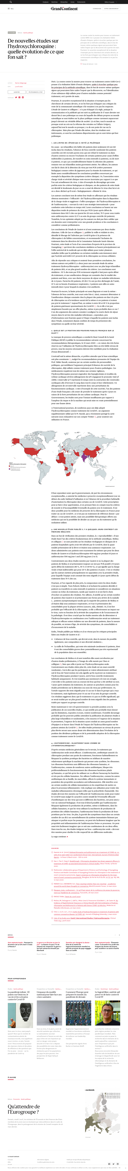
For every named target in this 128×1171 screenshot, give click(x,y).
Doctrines (55, 2)
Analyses (45, 2)
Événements (81, 2)
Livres (72, 2)
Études (10, 989)
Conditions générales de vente (45, 1162)
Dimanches (64, 2)
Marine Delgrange (20, 83)
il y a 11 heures (41, 954)
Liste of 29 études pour (81, 918)
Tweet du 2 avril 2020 (72, 896)
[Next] (119, 935)
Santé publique (28, 33)
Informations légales (43, 1159)
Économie (16, 1099)
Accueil (10, 1164)
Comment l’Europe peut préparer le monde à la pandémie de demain (77, 994)
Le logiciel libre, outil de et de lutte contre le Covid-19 (107, 994)
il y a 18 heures (71, 954)
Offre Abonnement (111, 8)
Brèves (20, 33)
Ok (119, 1168)
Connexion (97, 8)
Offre (9, 1162)
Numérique (104, 989)
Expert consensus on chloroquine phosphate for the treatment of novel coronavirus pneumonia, (85, 876)
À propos (10, 1159)
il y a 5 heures (12, 950)
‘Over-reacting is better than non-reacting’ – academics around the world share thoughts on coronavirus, (85, 884)
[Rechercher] (19, 2)
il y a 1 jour (98, 952)
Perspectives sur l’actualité (45, 989)
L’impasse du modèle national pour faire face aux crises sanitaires (49, 994)
